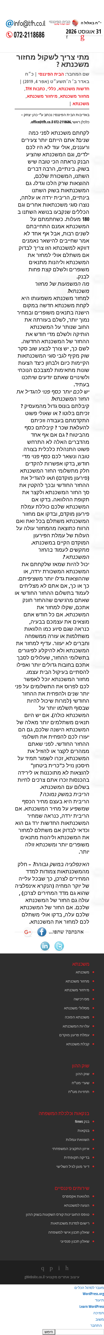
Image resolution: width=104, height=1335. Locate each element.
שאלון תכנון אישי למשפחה (68, 1232)
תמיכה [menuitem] (98, 1312)
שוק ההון (82, 1073)
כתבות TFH (35, 89)
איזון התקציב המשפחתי (70, 1148)
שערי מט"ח (80, 1082)
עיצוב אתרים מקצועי (62, 1276)
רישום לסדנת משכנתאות (70, 1223)
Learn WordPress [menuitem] (91, 1306)
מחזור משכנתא (74, 96)
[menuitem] (52, 1332)
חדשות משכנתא (73, 89)
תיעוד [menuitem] (99, 1300)
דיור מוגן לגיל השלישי (72, 1166)
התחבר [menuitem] (96, 1325)
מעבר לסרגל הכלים (89, 1287)
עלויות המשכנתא (76, 1026)
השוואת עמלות (77, 1139)
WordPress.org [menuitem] (93, 1293)
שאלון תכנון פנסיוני (74, 1241)
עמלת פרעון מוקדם (74, 1034)
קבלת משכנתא (77, 1043)
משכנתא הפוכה (77, 1016)
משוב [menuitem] (99, 1319)
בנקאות (83, 1130)
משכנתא (81, 104)
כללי (51, 89)
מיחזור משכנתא (42, 96)
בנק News (82, 1121)
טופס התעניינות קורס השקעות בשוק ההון (57, 1214)
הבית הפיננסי (51, 74)
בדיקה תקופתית (76, 1157)
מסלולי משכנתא (76, 1007)
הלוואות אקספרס (75, 1196)
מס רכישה (81, 998)
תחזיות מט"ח (78, 1091)
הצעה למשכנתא (76, 1205)
